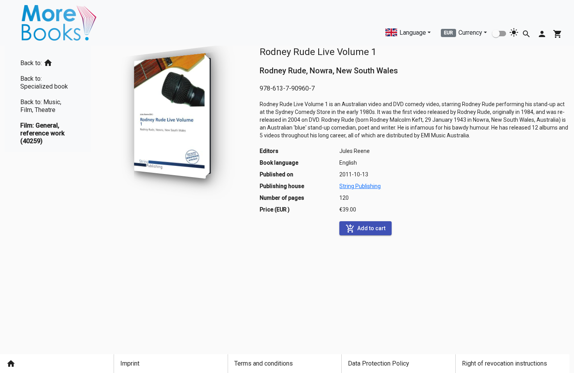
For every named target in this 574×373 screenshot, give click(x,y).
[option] (48, 61)
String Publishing (360, 186)
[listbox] (48, 99)
